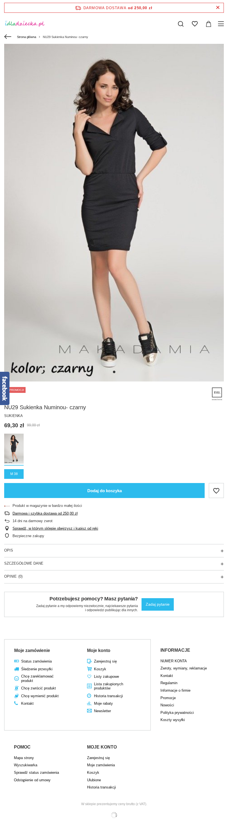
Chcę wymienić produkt (40, 696)
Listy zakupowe (106, 676)
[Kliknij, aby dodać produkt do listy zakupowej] (216, 490)
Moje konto (98, 650)
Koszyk (100, 669)
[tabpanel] (114, 212)
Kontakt (27, 703)
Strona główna (26, 37)
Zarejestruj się (105, 661)
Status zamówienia (36, 661)
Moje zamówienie (32, 650)
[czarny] (14, 450)
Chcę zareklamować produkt (37, 678)
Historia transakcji (108, 696)
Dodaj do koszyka (104, 490)
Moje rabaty (103, 703)
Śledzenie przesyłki (37, 669)
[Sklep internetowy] (114, 815)
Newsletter (102, 711)
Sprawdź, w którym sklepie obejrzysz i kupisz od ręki (55, 528)
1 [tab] (114, 372)
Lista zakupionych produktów (108, 686)
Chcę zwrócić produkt (38, 688)
